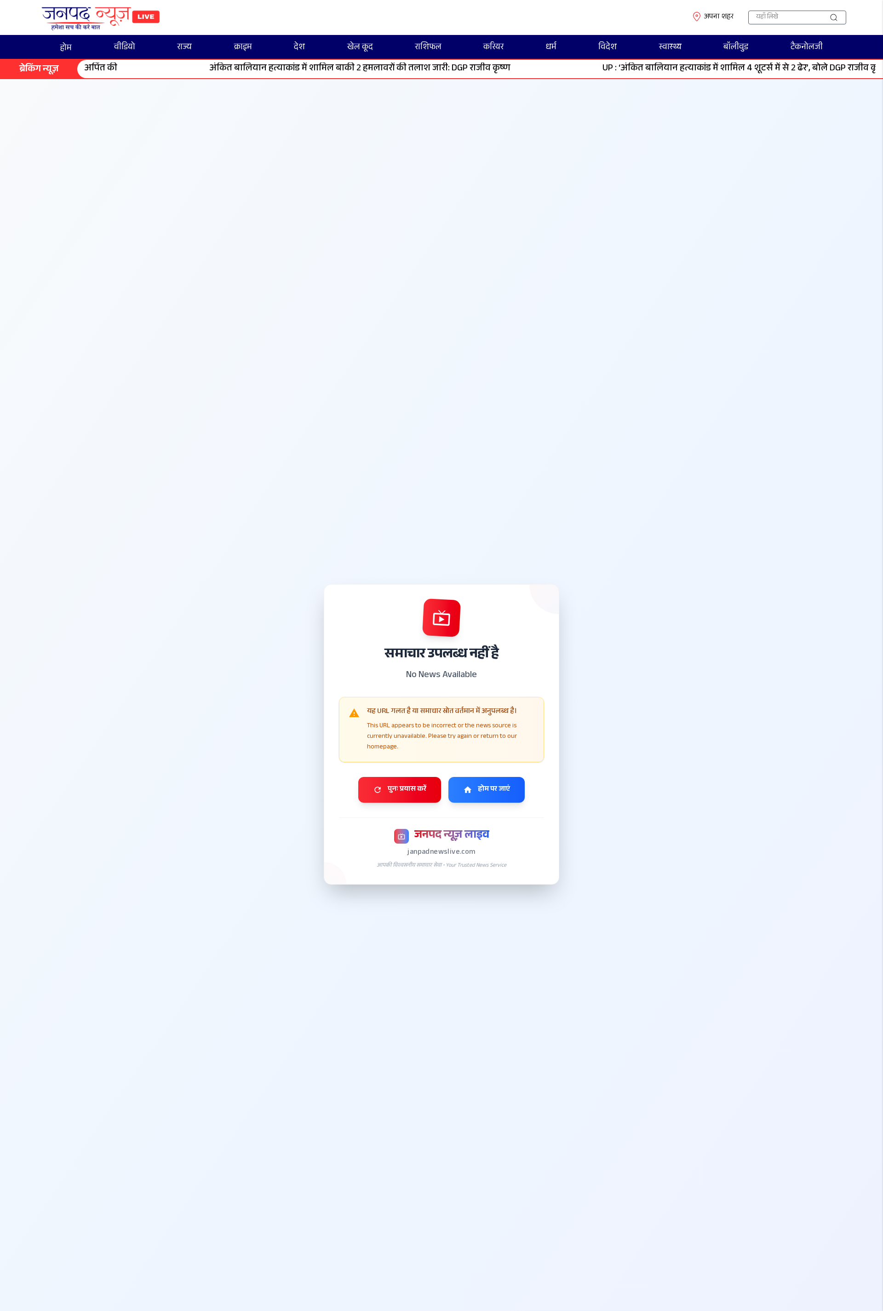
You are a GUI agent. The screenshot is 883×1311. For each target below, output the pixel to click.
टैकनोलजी (807, 48)
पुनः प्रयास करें (407, 789)
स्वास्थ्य (670, 48)
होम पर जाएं (494, 789)
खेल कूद (360, 48)
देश (299, 48)
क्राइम (243, 48)
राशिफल (428, 48)
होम (66, 49)
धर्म (551, 48)
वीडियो (124, 48)
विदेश (607, 48)
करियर (493, 48)
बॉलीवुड (735, 48)
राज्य (184, 48)
